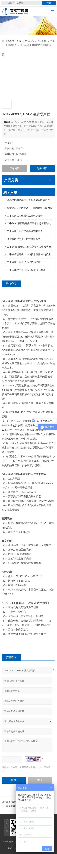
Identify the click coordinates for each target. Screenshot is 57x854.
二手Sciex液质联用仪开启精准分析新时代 (29, 223)
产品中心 (29, 41)
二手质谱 (42, 41)
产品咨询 (15, 168)
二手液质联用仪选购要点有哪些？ (25, 231)
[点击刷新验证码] (33, 759)
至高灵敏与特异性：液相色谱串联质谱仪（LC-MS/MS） (30, 200)
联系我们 (42, 168)
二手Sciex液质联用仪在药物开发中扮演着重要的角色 (30, 246)
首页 (19, 41)
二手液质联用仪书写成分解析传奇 (25, 215)
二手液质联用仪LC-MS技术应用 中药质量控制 (30, 254)
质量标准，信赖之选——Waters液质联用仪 (29, 207)
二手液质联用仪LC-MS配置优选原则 (26, 270)
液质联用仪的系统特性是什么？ (23, 239)
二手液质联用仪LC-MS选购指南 (24, 262)
